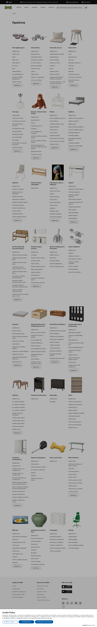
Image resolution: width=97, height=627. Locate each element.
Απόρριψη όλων (26, 621)
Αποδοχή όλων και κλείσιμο (44, 621)
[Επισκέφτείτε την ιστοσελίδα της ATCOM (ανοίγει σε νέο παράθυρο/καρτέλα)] (88, 625)
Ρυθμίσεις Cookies (9, 621)
